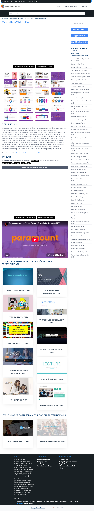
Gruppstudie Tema (77, 203)
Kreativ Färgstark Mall (78, 229)
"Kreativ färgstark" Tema (18, 344)
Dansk (26, 503)
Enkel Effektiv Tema (77, 190)
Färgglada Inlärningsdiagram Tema (80, 149)
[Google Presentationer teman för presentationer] (3, 18)
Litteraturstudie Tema (78, 123)
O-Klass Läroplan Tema (78, 157)
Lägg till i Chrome (79, 29)
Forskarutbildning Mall (78, 187)
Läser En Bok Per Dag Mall (79, 213)
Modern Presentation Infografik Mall (81, 102)
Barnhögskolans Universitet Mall (80, 93)
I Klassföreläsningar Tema (79, 117)
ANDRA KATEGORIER (71, 6)
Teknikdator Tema (76, 83)
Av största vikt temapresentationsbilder (28, 153)
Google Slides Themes (38, 508)
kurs (28, 163)
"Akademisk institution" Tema (52, 406)
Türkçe (70, 501)
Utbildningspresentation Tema (80, 163)
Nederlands (54, 501)
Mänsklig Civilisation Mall (79, 80)
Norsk (31, 503)
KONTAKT (85, 6)
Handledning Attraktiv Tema (80, 176)
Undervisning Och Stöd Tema (80, 239)
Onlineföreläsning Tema (78, 169)
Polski (76, 501)
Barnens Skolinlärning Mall (79, 194)
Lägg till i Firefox (79, 36)
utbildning (34, 160)
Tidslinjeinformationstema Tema (79, 217)
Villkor (61, 468)
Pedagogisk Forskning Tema (80, 89)
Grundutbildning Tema (78, 209)
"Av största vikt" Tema (15, 21)
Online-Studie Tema (77, 245)
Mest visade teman (43, 460)
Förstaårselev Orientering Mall (81, 73)
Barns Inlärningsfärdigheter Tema (80, 139)
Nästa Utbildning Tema (44, 66)
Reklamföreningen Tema (79, 184)
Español (25, 501)
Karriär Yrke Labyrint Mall (79, 67)
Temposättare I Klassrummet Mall (80, 180)
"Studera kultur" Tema (18, 317)
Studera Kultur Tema (77, 64)
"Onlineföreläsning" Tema (52, 379)
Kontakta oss (63, 460)
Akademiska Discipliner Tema (80, 77)
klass (23, 163)
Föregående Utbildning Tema (24, 66)
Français (39, 501)
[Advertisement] (35, 192)
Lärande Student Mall (78, 200)
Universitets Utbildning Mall (80, 160)
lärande (16, 163)
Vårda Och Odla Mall (77, 86)
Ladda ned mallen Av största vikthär (35, 167)
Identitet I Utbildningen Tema (80, 252)
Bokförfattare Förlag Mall (79, 172)
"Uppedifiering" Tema (18, 400)
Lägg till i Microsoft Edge (79, 42)
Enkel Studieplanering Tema (80, 233)
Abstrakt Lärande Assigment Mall (80, 144)
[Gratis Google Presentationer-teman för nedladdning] (11, 6)
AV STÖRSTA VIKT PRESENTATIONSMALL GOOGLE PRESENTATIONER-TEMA (19, 1)
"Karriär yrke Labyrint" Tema (18, 290)
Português (62, 501)
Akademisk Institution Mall (79, 166)
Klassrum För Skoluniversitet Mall (80, 112)
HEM (58, 6)
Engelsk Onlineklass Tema (79, 129)
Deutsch (32, 501)
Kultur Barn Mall (76, 242)
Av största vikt (7, 163)
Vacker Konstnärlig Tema (79, 197)
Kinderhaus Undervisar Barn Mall (80, 222)
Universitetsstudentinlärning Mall (80, 256)
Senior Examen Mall (77, 236)
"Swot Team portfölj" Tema (18, 441)
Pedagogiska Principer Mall (79, 153)
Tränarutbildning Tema (78, 98)
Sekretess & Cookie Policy (67, 466)
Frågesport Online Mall (78, 248)
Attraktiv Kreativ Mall (78, 126)
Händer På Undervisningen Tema (79, 107)
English (19, 501)
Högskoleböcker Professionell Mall (80, 133)
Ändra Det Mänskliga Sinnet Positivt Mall (80, 60)
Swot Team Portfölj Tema (79, 70)
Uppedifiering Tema (77, 226)
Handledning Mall (77, 206)
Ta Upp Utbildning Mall (78, 120)
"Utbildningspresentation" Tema (51, 441)
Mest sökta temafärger (44, 466)
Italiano (46, 501)
